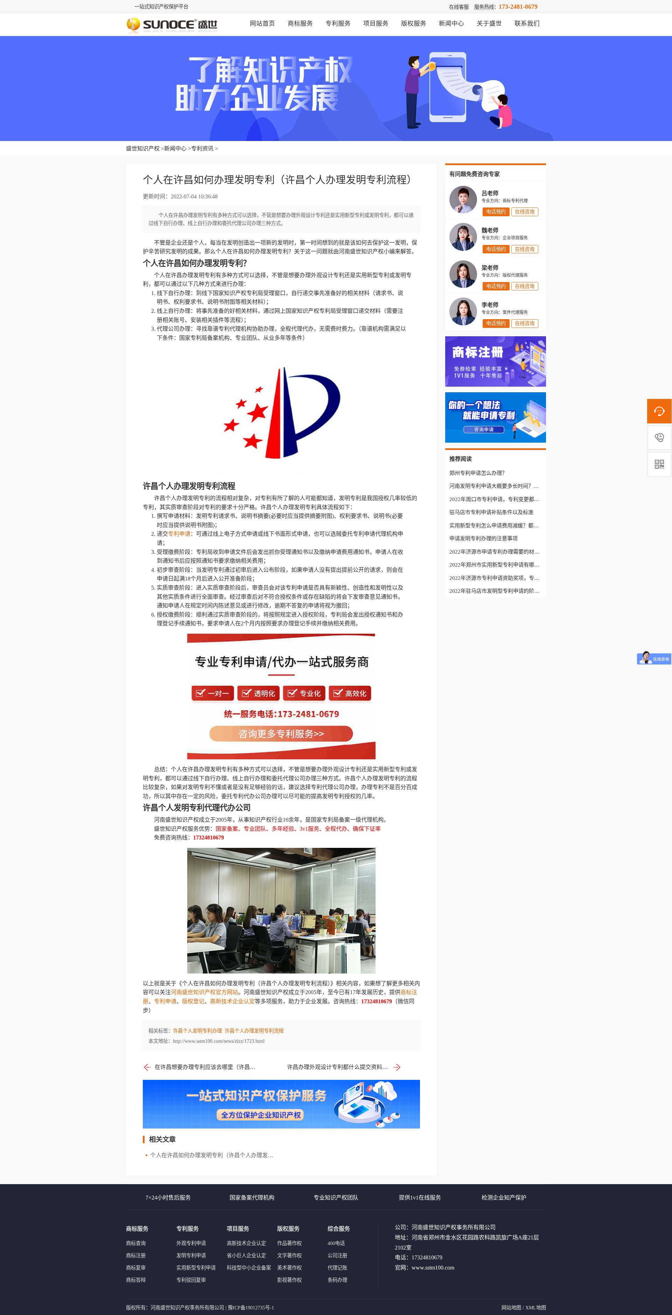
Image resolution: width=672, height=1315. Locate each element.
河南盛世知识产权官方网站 (204, 992)
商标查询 (136, 1243)
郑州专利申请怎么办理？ (478, 473)
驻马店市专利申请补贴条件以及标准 (491, 512)
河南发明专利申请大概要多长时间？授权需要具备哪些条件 (517, 486)
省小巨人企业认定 (246, 1255)
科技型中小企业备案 (249, 1268)
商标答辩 (136, 1280)
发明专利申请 (191, 1255)
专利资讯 (202, 149)
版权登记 (193, 1001)
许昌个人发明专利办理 (197, 1031)
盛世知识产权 (143, 149)
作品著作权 (289, 1243)
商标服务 (300, 23)
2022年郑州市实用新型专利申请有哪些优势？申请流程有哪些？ (523, 565)
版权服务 (413, 23)
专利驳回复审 (191, 1280)
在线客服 (459, 7)
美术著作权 (289, 1268)
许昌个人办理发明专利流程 (254, 1031)
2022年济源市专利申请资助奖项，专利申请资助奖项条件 (515, 578)
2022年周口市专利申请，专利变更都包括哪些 (502, 499)
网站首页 (262, 23)
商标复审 (136, 1268)
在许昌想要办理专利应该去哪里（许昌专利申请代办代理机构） (206, 1067)
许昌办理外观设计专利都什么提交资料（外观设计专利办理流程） (344, 1067)
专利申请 (179, 534)
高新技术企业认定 (232, 1001)
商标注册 (136, 1255)
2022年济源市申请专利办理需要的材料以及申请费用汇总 (515, 552)
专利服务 (338, 23)
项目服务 (375, 23)
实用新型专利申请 (196, 1268)
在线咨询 (524, 212)
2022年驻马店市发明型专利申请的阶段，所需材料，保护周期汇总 (525, 591)
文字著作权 (289, 1255)
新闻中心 (451, 23)
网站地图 (511, 1307)
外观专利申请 (191, 1243)
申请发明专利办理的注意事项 (483, 538)
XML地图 (535, 1307)
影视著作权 (289, 1280)
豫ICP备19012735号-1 (251, 1307)
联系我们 (527, 23)
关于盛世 (489, 23)
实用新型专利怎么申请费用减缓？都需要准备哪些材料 (512, 525)
